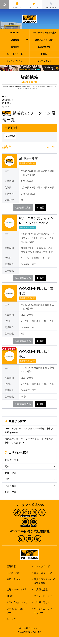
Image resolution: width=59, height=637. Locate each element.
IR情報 (10, 596)
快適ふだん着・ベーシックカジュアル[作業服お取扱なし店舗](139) (29, 441)
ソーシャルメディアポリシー (44, 610)
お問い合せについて (17, 602)
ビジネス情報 (13, 573)
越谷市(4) (10, 136)
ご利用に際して (42, 602)
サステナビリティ (43, 596)
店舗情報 (6, 99)
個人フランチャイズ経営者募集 (44, 581)
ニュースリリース (43, 573)
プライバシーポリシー (16, 610)
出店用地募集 (41, 589)
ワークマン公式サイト (29, 19)
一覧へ (53, 147)
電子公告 (11, 619)
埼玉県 (5, 103)
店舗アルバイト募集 (17, 589)
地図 (42, 207)
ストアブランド (42, 566)
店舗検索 (11, 566)
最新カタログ (13, 579)
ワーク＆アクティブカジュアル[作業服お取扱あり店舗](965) (29, 430)
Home (5, 96)
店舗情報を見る (23, 207)
